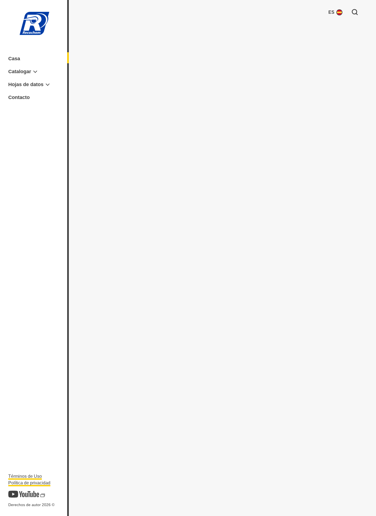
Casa (14, 58)
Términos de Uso (25, 476)
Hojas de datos (25, 84)
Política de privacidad (29, 483)
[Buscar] (354, 11)
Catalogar (19, 71)
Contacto (19, 97)
